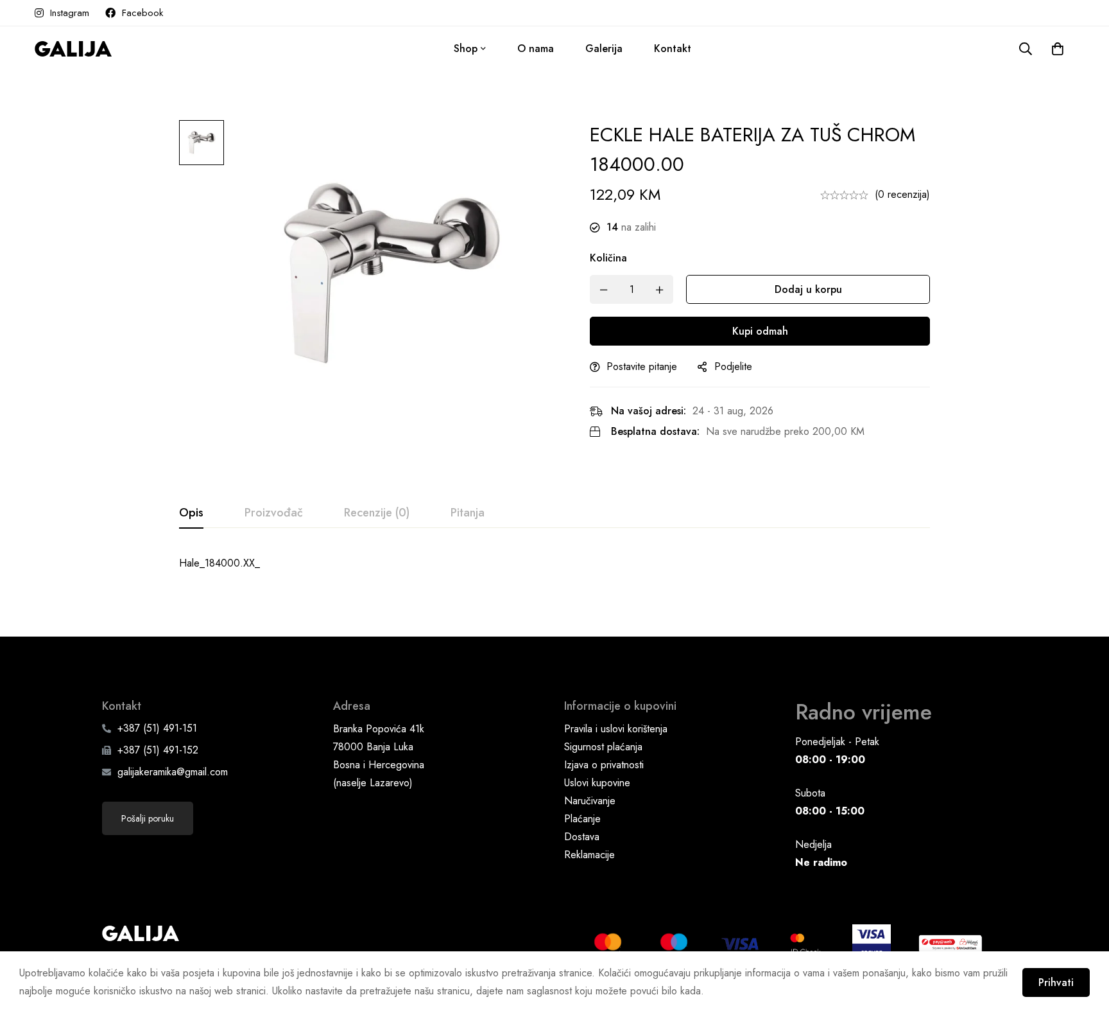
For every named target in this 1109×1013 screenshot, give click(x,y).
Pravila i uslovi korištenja (615, 728)
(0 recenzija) (902, 194)
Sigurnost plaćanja (603, 746)
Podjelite (733, 366)
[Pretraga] (1026, 49)
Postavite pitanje (641, 366)
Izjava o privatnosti (604, 764)
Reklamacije (589, 854)
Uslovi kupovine (597, 782)
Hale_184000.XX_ (219, 563)
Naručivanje (589, 800)
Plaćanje (582, 818)
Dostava (581, 836)
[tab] (191, 513)
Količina (608, 258)
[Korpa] (1058, 49)
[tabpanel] (554, 563)
